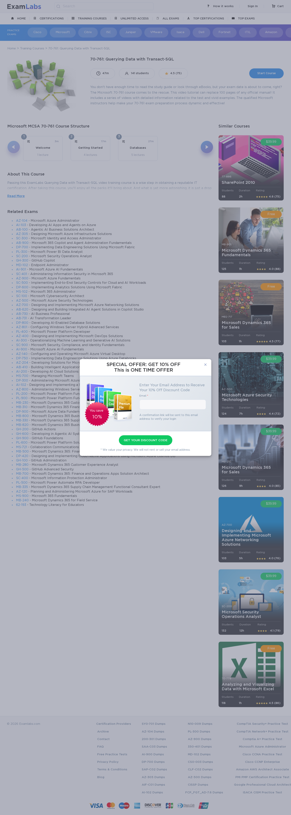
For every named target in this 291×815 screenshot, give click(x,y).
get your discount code (145, 440)
